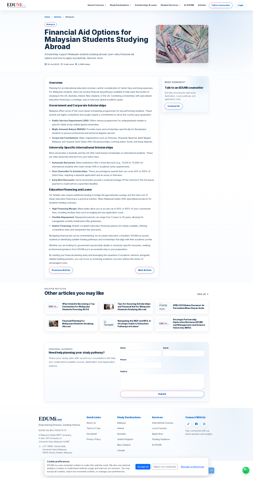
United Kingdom (125, 439)
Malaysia (121, 423)
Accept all (142, 466)
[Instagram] (204, 424)
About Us (91, 423)
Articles (202, 5)
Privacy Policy (94, 439)
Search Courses (96, 5)
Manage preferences (192, 466)
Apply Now (157, 434)
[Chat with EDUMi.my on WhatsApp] (245, 470)
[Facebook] (196, 424)
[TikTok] (188, 424)
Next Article (144, 270)
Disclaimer (92, 434)
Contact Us (173, 106)
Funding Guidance (161, 439)
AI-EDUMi (189, 5)
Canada (121, 450)
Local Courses (159, 428)
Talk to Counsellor (220, 5)
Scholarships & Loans (146, 5)
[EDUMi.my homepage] (16, 5)
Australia (121, 434)
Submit (162, 394)
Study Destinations (119, 5)
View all (202, 294)
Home (47, 17)
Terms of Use (93, 428)
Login (240, 5)
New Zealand (123, 445)
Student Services (169, 5)
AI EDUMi (156, 445)
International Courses (162, 423)
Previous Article (61, 270)
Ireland (120, 428)
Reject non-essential (164, 466)
